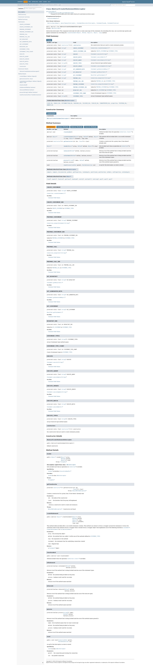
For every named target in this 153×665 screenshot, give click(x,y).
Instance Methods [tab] (63, 127)
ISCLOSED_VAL (86, 103)
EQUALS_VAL (57, 103)
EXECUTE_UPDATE (24, 59)
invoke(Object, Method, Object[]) (28, 76)
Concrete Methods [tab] (91, 127)
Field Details (21, 21)
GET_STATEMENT (24, 44)
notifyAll (88, 179)
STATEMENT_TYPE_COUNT (26, 51)
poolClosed (94, 172)
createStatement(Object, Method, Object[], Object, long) (31, 82)
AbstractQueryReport (53, 23)
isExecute (66, 151)
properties (114, 103)
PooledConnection (87, 165)
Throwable (63, 462)
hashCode (74, 179)
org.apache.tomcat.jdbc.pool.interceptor (27, 5)
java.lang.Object (50, 11)
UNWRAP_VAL (50, 105)
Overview (20, 1)
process (66, 160)
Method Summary (22, 19)
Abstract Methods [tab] (76, 127)
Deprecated (35, 1)
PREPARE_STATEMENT (25, 29)
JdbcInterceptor (56, 28)
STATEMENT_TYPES (24, 49)
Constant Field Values (54, 197)
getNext (69, 172)
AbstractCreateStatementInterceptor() (29, 71)
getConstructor (68, 141)
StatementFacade (101, 23)
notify (81, 179)
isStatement (67, 155)
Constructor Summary (24, 17)
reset (65, 165)
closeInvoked (67, 132)
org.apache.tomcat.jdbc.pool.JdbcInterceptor (61, 12)
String (63, 48)
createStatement (68, 136)
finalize (60, 179)
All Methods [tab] (51, 127)
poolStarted (102, 172)
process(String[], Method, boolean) (28, 92)
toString (95, 179)
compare (49, 172)
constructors (23, 66)
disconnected (62, 172)
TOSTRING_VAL (123, 103)
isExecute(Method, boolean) (27, 89)
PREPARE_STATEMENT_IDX (26, 31)
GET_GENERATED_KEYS (26, 41)
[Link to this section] (59, 36)
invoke (65, 146)
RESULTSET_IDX (24, 46)
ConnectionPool (71, 165)
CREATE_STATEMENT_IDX (26, 26)
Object (54, 136)
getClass (67, 179)
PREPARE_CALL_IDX (25, 36)
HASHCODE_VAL (77, 103)
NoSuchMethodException (79, 490)
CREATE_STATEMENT (25, 24)
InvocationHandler (52, 18)
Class (80, 141)
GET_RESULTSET (24, 39)
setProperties (117, 172)
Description (21, 12)
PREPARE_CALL (23, 34)
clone (48, 179)
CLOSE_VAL (50, 103)
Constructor (65, 45)
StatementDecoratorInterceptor (86, 23)
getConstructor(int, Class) (26, 78)
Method (85, 136)
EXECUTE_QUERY (24, 56)
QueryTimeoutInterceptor (68, 23)
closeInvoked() (23, 85)
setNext (109, 172)
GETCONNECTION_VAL (67, 103)
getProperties (77, 172)
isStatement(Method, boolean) (27, 87)
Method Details (22, 73)
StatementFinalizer (113, 23)
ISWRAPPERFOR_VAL (105, 103)
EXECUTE (22, 54)
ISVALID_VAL (94, 103)
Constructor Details (23, 68)
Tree (29, 1)
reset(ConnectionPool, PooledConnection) (30, 94)
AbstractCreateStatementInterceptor (51, 5)
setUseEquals (126, 172)
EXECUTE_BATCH (24, 61)
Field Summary (22, 14)
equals (54, 179)
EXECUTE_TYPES (24, 64)
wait (101, 179)
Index (40, 1)
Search (45, 1)
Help (49, 1)
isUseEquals (86, 172)
